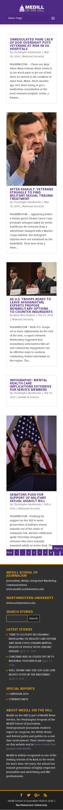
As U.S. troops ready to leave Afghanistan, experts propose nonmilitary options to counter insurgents (31, 305)
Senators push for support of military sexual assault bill (28, 497)
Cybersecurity (18, 699)
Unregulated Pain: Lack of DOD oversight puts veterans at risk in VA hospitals (31, 44)
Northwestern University (31, 805)
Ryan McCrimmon (24, 315)
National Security (33, 56)
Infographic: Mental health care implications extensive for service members (30, 385)
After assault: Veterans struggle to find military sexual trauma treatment (31, 194)
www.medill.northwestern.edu (25, 589)
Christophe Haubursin (27, 52)
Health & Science (28, 397)
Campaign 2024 (18, 693)
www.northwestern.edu (21, 603)
